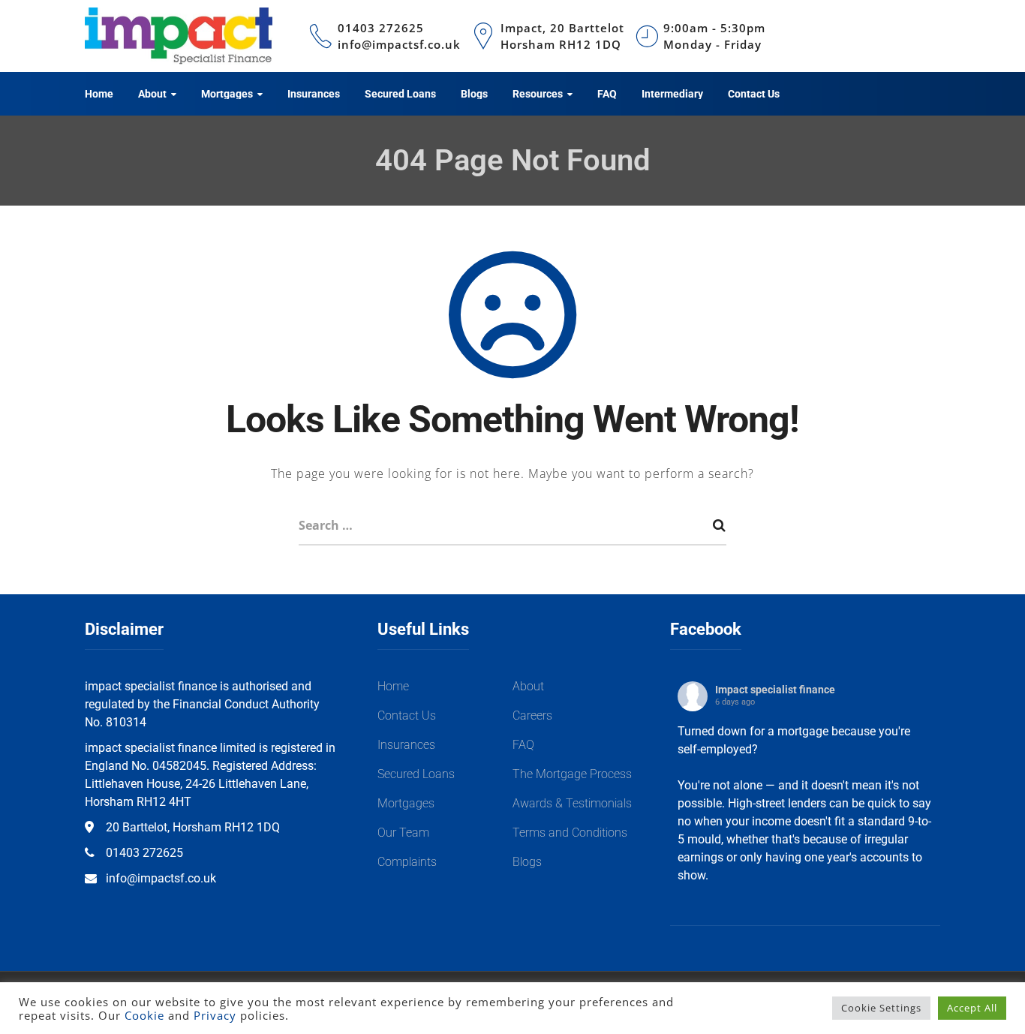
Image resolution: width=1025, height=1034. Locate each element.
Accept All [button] (972, 1007)
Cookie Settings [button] (881, 1007)
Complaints (407, 862)
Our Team (403, 832)
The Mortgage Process (572, 774)
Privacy (215, 1015)
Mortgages (405, 803)
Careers (532, 715)
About (528, 686)
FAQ (523, 745)
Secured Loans (416, 774)
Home (393, 686)
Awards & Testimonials (572, 803)
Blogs (527, 862)
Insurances (406, 745)
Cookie (144, 1015)
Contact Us (406, 715)
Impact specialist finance (775, 690)
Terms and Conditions (569, 832)
